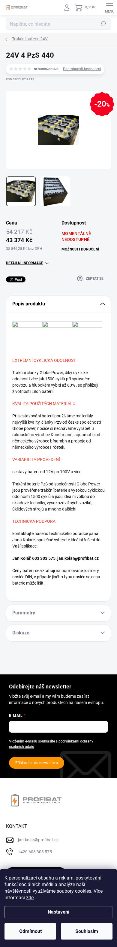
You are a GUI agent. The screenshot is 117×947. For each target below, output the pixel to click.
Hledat (103, 24)
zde (30, 897)
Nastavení (58, 912)
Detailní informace (24, 263)
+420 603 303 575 (35, 851)
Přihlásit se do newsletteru (36, 763)
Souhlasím (86, 931)
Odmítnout (30, 931)
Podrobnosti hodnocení (82, 69)
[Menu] (109, 7)
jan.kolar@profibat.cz (78, 558)
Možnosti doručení (80, 249)
